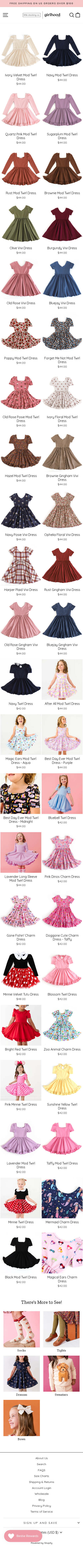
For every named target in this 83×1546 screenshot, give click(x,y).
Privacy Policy (41, 1506)
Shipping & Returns (41, 1482)
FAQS (41, 1470)
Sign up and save (41, 1523)
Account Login (41, 1488)
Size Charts (41, 1476)
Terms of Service (41, 1511)
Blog (41, 1500)
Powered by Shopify (41, 1542)
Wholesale (42, 1494)
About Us (41, 1458)
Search (41, 1464)
